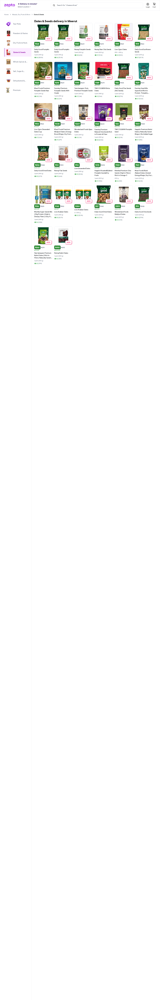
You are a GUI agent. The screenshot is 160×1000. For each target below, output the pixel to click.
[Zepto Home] (9, 5)
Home (6, 15)
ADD (48, 39)
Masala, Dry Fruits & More (21, 15)
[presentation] (10, 14)
